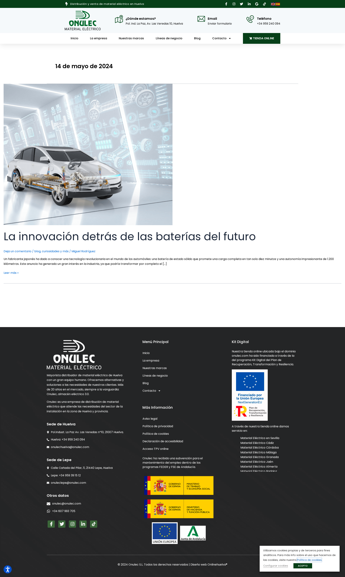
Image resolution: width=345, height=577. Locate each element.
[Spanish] (278, 4)
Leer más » (11, 273)
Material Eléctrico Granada (259, 457)
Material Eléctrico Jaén (256, 462)
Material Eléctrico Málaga (258, 452)
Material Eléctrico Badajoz (258, 471)
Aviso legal (149, 419)
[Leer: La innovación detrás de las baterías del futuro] (88, 154)
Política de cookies (155, 434)
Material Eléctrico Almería (258, 466)
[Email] (201, 19)
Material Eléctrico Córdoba (259, 447)
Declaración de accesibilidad (162, 441)
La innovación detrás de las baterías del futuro (130, 236)
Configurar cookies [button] (275, 565)
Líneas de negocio (169, 38)
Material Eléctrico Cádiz (257, 443)
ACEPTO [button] (303, 565)
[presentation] (86, 511)
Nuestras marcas (131, 38)
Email (212, 18)
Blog (197, 38)
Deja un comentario (17, 251)
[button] (226, 4)
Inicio (74, 38)
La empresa (98, 38)
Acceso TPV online (155, 449)
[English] (273, 4)
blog (37, 251)
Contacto (219, 38)
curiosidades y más (55, 251)
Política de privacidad (157, 426)
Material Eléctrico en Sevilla (259, 438)
